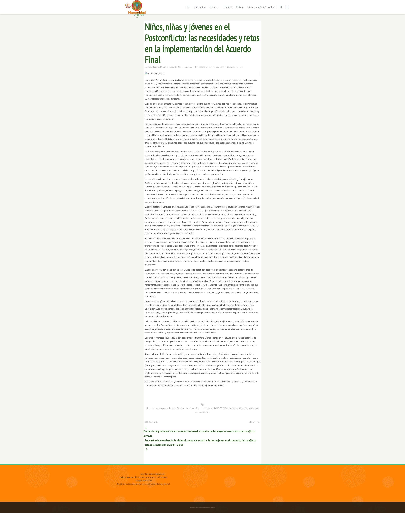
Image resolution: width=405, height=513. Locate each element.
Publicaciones (214, 7)
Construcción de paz (186, 408)
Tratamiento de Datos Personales (260, 7)
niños (245, 408)
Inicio (188, 7)
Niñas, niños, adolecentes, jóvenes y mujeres (224, 66)
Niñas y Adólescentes (233, 408)
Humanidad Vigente (160, 67)
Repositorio (228, 7)
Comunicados (189, 66)
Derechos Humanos (204, 408)
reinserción (204, 412)
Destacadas (200, 66)
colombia (171, 408)
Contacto (239, 7)
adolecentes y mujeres (156, 408)
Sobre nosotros (199, 7)
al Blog (252, 422)
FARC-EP (218, 408)
